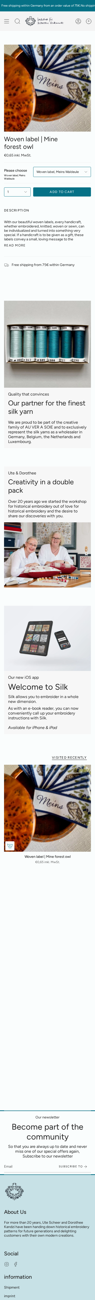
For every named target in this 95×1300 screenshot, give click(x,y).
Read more (15, 245)
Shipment (12, 1287)
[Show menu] (6, 21)
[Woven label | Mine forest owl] (47, 808)
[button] (17, 21)
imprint (9, 1296)
